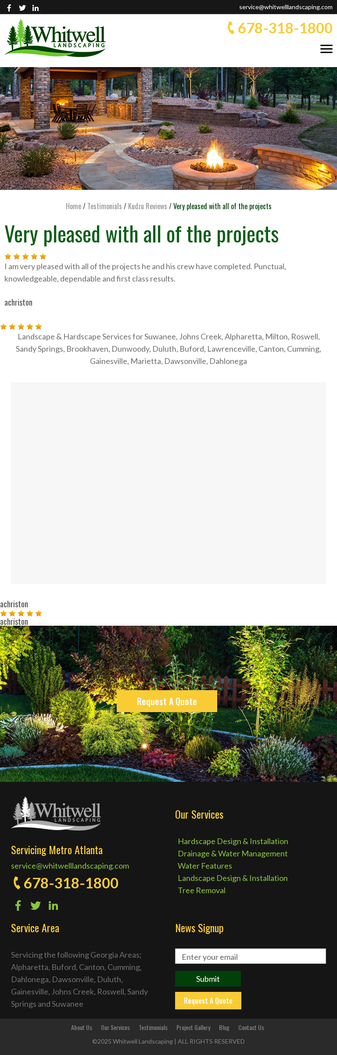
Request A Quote (167, 701)
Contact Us (251, 1027)
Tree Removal (202, 890)
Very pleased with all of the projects (141, 233)
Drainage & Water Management (233, 853)
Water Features (205, 865)
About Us (81, 1027)
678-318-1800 (285, 27)
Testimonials (153, 1027)
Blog (224, 1027)
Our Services (115, 1027)
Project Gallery (193, 1027)
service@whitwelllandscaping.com (286, 7)
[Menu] (326, 48)
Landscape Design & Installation (233, 878)
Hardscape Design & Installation (233, 841)
